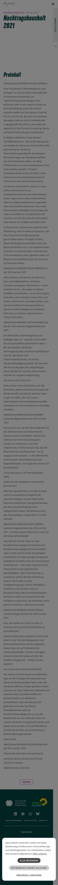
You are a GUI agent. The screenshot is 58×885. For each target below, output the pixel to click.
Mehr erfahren (40, 854)
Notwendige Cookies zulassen (29, 868)
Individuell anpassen (29, 875)
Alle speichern (29, 861)
